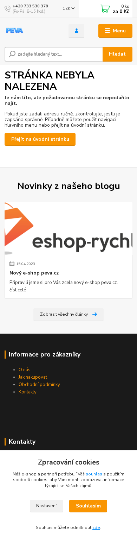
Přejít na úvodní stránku (40, 139)
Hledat (117, 54)
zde (96, 527)
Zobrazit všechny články (64, 314)
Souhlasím (88, 506)
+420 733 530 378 (30, 6)
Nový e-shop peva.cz (34, 273)
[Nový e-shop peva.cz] (68, 228)
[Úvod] (31, 31)
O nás (25, 370)
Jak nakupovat (33, 377)
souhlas (94, 474)
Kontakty (28, 392)
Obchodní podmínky (39, 384)
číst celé (17, 290)
